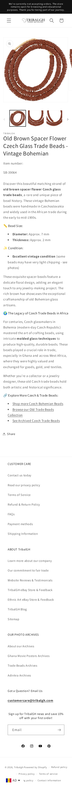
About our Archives (21, 646)
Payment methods (20, 524)
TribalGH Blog (17, 609)
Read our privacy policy (24, 485)
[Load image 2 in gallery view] (36, 118)
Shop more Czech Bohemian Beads (37, 403)
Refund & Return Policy (24, 504)
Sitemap (13, 619)
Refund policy (59, 767)
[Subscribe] (59, 730)
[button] (9, 21)
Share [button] (11, 434)
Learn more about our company (30, 561)
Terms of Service (19, 495)
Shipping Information (23, 534)
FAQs (11, 514)
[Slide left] (4, 119)
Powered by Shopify (35, 767)
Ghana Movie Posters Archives (29, 656)
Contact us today (19, 475)
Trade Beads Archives (22, 666)
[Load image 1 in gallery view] (18, 118)
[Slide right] (68, 119)
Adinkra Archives (19, 675)
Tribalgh (18, 767)
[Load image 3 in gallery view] (54, 118)
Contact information (49, 780)
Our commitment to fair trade (28, 570)
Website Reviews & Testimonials (30, 580)
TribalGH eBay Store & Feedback (30, 590)
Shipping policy (24, 780)
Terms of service (48, 773)
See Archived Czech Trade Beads (36, 420)
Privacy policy (27, 773)
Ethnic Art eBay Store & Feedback (31, 600)
